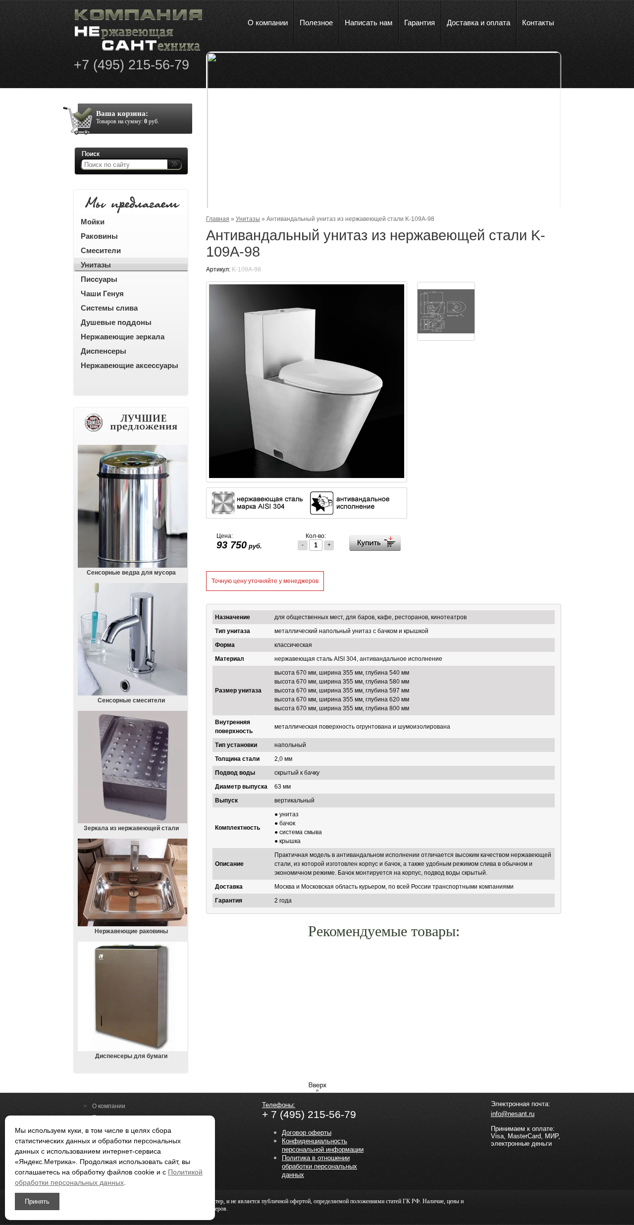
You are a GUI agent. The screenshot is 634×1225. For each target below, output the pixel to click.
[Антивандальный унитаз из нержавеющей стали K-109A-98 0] (446, 311)
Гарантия (419, 22)
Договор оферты (306, 1132)
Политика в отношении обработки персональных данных (319, 1166)
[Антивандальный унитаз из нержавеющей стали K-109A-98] (306, 476)
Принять (37, 1201)
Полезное (316, 22)
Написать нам (368, 22)
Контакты (538, 22)
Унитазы (248, 218)
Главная (217, 218)
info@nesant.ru (512, 1114)
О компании (268, 22)
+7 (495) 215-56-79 (131, 64)
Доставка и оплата (478, 22)
